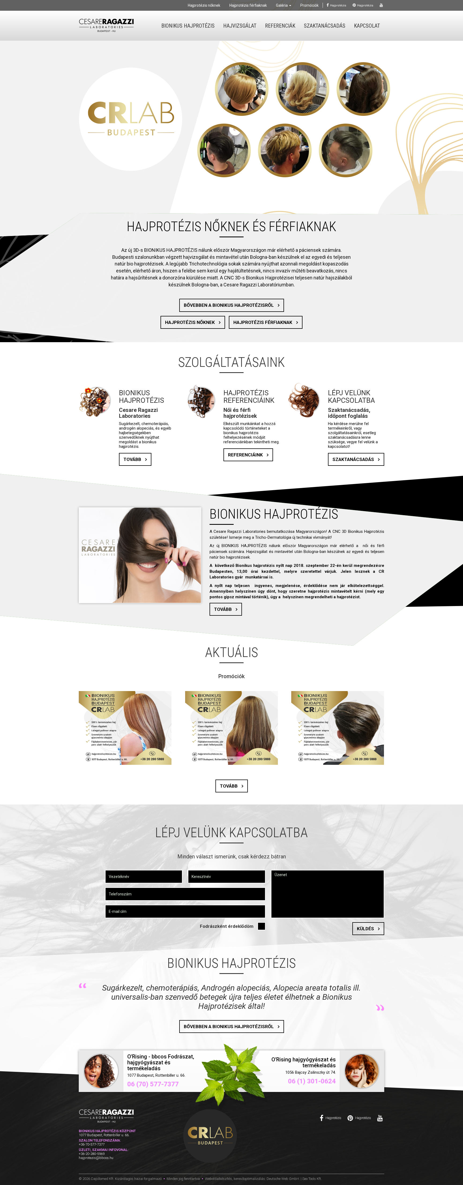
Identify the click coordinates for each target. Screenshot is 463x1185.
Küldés (365, 928)
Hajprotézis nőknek (204, 5)
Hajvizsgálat (239, 26)
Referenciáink (245, 454)
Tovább (132, 459)
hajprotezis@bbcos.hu (96, 1167)
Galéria (282, 5)
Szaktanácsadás (324, 26)
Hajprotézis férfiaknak (248, 5)
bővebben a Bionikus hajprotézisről (229, 305)
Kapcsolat (367, 26)
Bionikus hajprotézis (188, 26)
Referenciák (280, 26)
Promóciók (309, 5)
